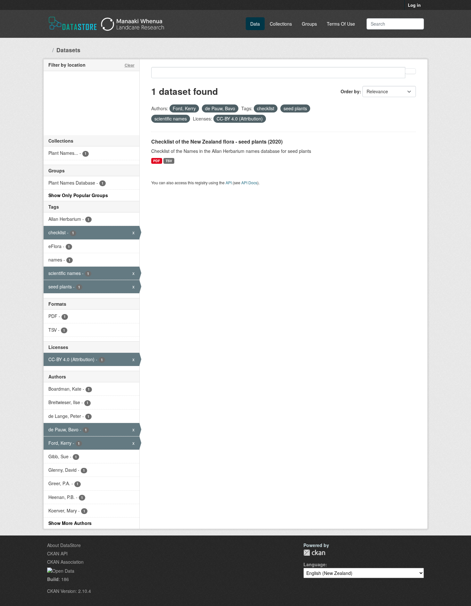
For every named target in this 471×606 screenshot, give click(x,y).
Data (255, 24)
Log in (414, 5)
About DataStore (64, 545)
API (229, 182)
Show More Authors (70, 523)
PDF (156, 160)
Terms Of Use (341, 24)
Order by (350, 91)
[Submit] (414, 23)
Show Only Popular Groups (78, 195)
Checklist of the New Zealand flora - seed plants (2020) (217, 141)
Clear (130, 65)
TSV (169, 160)
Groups (309, 24)
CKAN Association (65, 562)
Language (314, 564)
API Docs (249, 182)
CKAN (314, 552)
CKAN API (57, 553)
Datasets (68, 50)
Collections (281, 24)
